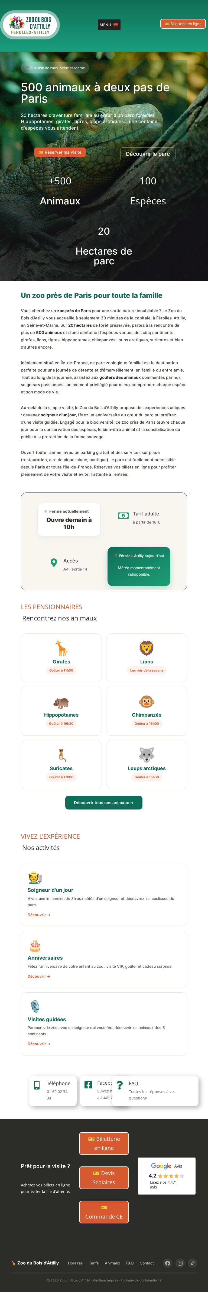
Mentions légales (105, 1280)
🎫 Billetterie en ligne (183, 23)
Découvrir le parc (148, 154)
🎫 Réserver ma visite (60, 152)
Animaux (112, 1263)
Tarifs (94, 1263)
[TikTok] (192, 1263)
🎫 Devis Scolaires (104, 1177)
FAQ (133, 1083)
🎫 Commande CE (104, 1212)
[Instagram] (180, 1263)
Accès (70, 561)
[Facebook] (167, 1263)
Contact (147, 1263)
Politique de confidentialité (141, 1280)
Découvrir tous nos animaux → (104, 802)
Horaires (75, 1263)
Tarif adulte (146, 514)
